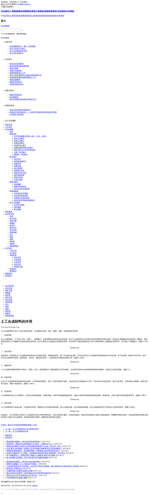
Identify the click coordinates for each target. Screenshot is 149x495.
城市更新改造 (19, 175)
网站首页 (8, 125)
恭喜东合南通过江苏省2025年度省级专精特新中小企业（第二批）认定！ (34, 446)
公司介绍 (13, 250)
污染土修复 (18, 180)
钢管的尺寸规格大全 (14, 468)
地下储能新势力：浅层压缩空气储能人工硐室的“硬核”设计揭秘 (31, 455)
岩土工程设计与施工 (17, 48)
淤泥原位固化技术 (17, 84)
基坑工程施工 (19, 138)
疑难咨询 (8, 273)
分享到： (4, 425)
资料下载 (13, 221)
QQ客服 (20, 4)
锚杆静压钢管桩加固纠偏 (19, 66)
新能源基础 (14, 191)
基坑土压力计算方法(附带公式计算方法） (23, 475)
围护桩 (12, 241)
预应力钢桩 (14, 68)
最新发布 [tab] (8, 435)
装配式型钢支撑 (16, 82)
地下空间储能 (15, 202)
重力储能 (17, 209)
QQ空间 (14, 425)
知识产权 (17, 257)
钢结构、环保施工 (21, 154)
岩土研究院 (9, 214)
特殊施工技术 (19, 170)
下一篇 (16, 431)
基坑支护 (17, 159)
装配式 (12, 244)
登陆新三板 (18, 266)
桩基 (11, 237)
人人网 (34, 425)
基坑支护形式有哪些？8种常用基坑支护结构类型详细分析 (29, 473)
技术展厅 (13, 157)
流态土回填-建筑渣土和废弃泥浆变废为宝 (26, 75)
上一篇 (22, 429)
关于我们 (8, 248)
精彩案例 (8, 212)
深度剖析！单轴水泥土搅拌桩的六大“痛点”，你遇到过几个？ (30, 444)
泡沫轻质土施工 (20, 145)
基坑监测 (13, 230)
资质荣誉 (13, 255)
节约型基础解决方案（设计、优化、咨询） (30, 136)
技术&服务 (9, 129)
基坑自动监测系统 (17, 64)
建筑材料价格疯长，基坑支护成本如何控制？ (24, 441)
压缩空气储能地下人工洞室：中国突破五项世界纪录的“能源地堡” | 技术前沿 (36, 453)
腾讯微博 (27, 425)
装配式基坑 (14, 182)
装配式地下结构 (20, 173)
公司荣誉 (17, 260)
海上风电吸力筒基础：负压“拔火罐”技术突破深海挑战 (27, 457)
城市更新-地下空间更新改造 (24, 150)
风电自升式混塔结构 (22, 198)
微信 (9, 425)
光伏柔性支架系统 (17, 114)
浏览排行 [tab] (8, 437)
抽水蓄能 (17, 207)
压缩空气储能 (19, 205)
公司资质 (17, 262)
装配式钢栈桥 (15, 80)
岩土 (11, 234)
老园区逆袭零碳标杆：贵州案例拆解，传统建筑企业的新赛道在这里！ (34, 451)
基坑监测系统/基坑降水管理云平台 (23, 99)
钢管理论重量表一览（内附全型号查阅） (22, 464)
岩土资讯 (13, 218)
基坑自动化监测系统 (22, 189)
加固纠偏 (17, 166)
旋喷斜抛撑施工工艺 (17, 73)
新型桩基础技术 (20, 161)
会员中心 (27, 4)
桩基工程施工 (19, 141)
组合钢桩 (17, 184)
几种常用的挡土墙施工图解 (17, 478)
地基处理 (17, 164)
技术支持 (17, 264)
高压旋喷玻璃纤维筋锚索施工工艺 (23, 77)
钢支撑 (12, 225)
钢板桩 (12, 223)
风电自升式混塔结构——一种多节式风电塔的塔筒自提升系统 (33, 112)
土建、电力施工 (20, 152)
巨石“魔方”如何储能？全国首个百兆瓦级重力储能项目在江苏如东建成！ (34, 448)
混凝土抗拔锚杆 (16, 70)
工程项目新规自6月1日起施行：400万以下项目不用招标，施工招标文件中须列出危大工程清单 (43, 466)
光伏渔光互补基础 (21, 193)
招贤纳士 (13, 269)
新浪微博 (20, 425)
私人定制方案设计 (17, 53)
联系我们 (13, 271)
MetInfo (35, 486)
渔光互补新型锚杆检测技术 (20, 110)
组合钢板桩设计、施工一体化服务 (23, 46)
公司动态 (8, 127)
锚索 (11, 239)
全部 (11, 131)
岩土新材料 (18, 168)
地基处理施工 (19, 143)
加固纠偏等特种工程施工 (23, 148)
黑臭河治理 (18, 177)
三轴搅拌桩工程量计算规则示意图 (20, 471)
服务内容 (13, 134)
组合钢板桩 (5, 26)
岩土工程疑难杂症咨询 (18, 51)
